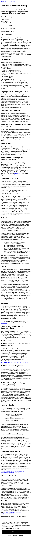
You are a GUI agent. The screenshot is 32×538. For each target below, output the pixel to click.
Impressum (4, 323)
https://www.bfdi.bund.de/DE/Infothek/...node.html (14, 362)
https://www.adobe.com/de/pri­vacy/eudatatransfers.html (11, 513)
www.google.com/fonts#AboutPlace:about (12, 471)
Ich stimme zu (16, 532)
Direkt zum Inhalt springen (8, 1)
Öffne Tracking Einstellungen (16, 535)
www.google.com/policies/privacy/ (10, 472)
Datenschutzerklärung (12, 528)
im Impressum (18, 173)
